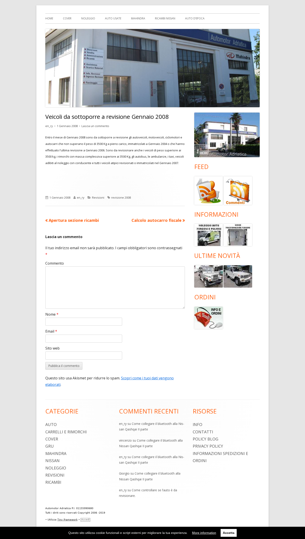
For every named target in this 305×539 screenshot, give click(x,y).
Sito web (52, 348)
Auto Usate (113, 18)
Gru (49, 446)
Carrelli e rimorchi (66, 431)
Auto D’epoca (195, 18)
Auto (51, 424)
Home (49, 18)
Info (197, 424)
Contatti (203, 431)
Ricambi (53, 482)
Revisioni (98, 197)
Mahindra (138, 18)
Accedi (85, 519)
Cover (67, 18)
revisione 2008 (121, 197)
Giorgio (124, 473)
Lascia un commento (95, 126)
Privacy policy (208, 446)
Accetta (228, 533)
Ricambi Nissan (165, 18)
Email (51, 331)
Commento (54, 263)
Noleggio (88, 18)
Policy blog (205, 439)
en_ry (49, 126)
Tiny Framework (67, 519)
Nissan (52, 460)
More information (204, 533)
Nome (51, 314)
